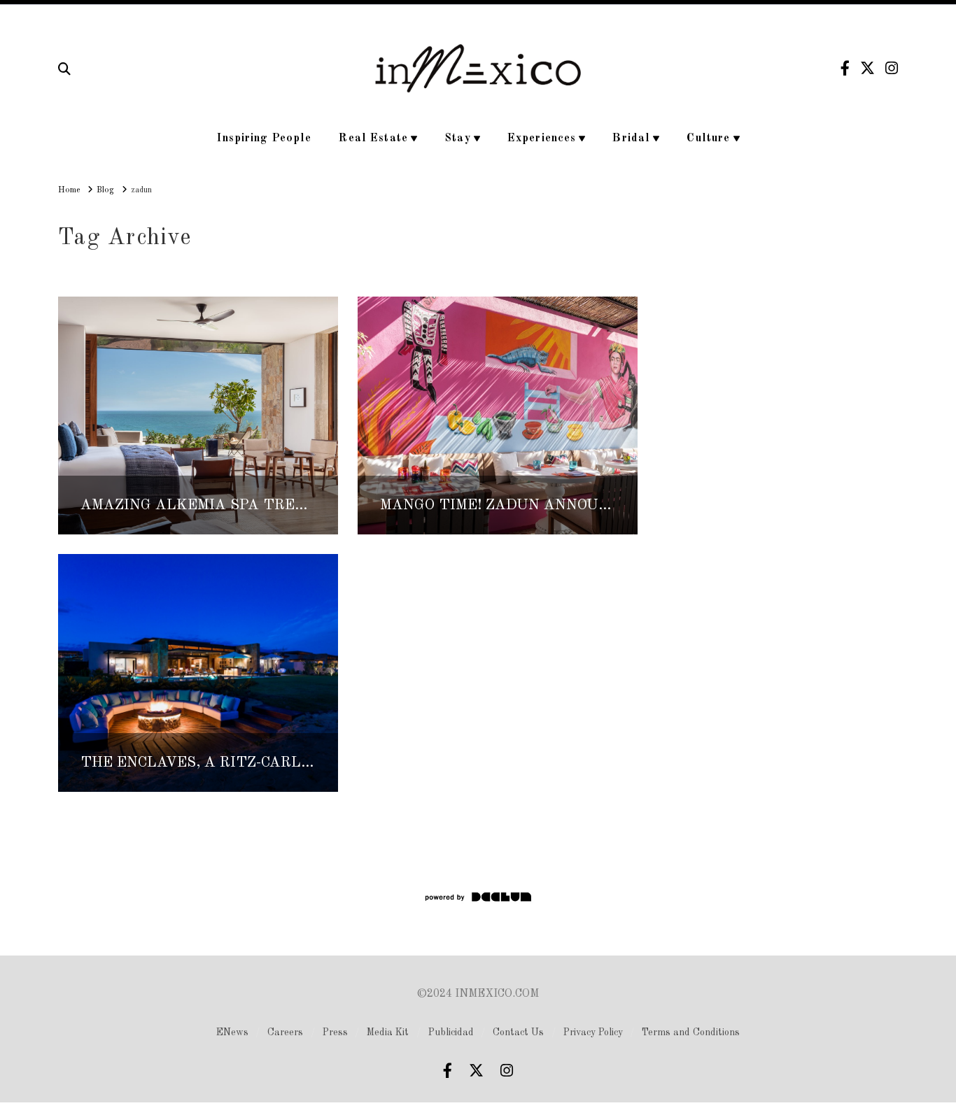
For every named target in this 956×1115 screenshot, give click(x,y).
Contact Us (518, 1032)
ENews (232, 1032)
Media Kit (388, 1032)
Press (335, 1032)
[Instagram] (891, 68)
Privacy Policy (593, 1032)
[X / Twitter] (867, 68)
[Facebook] (845, 68)
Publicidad (451, 1032)
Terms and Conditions (691, 1032)
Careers (285, 1032)
